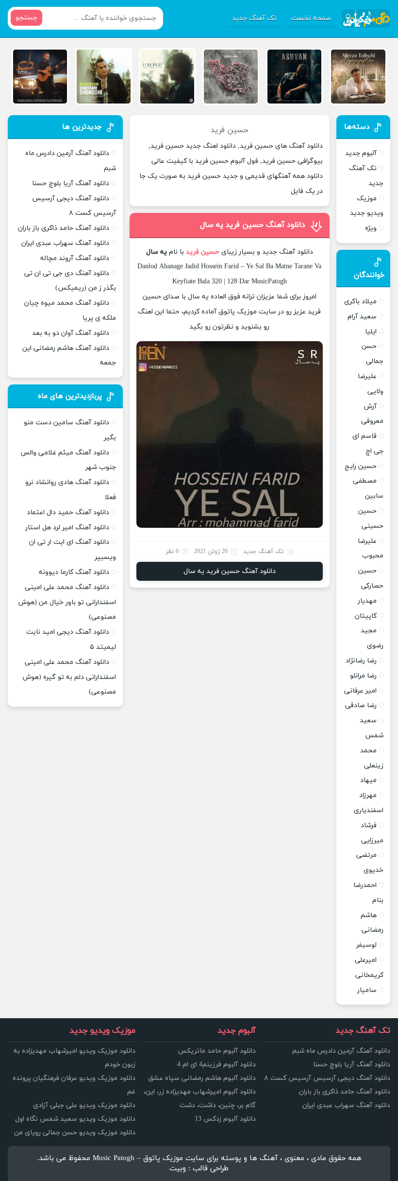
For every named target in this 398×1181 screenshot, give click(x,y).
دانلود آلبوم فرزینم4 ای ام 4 (216, 1064)
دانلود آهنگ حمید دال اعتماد (68, 512)
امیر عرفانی (360, 690)
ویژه (371, 228)
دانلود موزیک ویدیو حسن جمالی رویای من (74, 1132)
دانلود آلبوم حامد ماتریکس (217, 1051)
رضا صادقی (361, 705)
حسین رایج (361, 466)
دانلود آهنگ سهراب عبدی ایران (65, 243)
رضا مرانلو (363, 675)
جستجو (26, 17)
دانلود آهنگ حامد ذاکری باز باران (63, 228)
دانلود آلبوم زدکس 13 (225, 1119)
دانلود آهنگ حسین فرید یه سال (252, 225)
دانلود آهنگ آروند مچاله (74, 258)
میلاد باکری (360, 301)
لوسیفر (366, 945)
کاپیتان (366, 616)
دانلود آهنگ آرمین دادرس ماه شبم (341, 1051)
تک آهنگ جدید (254, 18)
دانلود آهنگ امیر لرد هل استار (67, 527)
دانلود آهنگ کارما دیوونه (74, 572)
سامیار (367, 990)
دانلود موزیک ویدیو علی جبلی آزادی (84, 1105)
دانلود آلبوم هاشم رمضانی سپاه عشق (202, 1078)
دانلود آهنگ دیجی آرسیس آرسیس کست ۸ (327, 1078)
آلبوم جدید (361, 153)
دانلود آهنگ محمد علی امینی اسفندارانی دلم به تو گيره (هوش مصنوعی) (69, 677)
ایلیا (371, 331)
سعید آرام (362, 316)
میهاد (368, 780)
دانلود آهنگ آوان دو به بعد (70, 333)
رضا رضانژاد (361, 660)
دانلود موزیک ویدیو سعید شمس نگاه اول (75, 1119)
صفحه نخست (311, 18)
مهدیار (367, 601)
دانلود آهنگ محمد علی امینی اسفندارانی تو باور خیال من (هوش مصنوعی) (67, 602)
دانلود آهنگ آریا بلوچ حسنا (70, 183)
